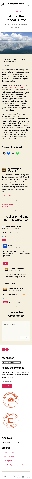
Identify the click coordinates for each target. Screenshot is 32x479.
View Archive (7, 195)
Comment (24, 337)
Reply (4, 240)
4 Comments (23, 24)
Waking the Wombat (16, 4)
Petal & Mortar (9, 456)
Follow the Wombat (13, 367)
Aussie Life (14, 12)
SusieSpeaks (8, 461)
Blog (20, 12)
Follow (7, 386)
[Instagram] (3, 349)
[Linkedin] (7, 349)
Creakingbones (9, 452)
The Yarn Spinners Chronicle (14, 465)
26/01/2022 (11, 24)
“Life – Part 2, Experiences (18, 88)
